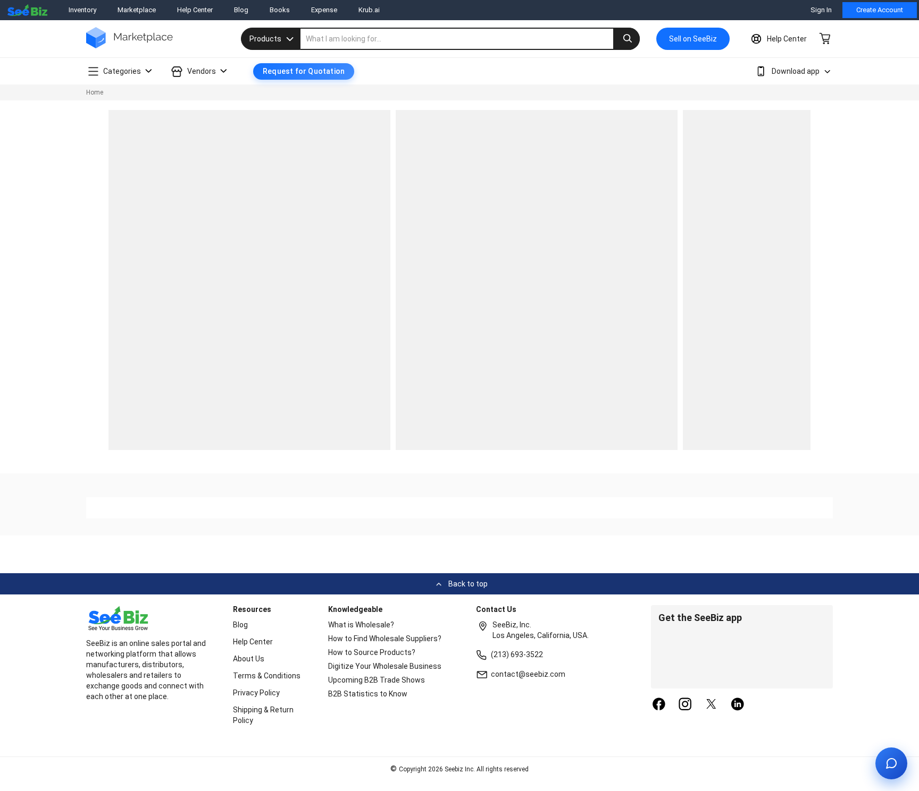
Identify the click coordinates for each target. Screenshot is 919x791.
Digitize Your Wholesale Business (384, 666)
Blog (241, 10)
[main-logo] (129, 45)
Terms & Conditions (266, 675)
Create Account (879, 10)
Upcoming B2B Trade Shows (376, 680)
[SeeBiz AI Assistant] (891, 763)
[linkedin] (738, 705)
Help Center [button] (787, 39)
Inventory (82, 10)
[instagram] (685, 705)
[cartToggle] (825, 37)
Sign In (821, 10)
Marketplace (137, 10)
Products (265, 39)
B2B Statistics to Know (367, 694)
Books (280, 10)
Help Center (195, 10)
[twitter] (712, 705)
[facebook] (659, 705)
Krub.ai (369, 10)
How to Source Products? (371, 652)
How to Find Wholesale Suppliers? (384, 638)
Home (94, 92)
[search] (470, 39)
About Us (248, 658)
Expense (324, 10)
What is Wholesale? (361, 624)
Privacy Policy (256, 692)
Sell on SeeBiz (693, 39)
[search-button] (626, 39)
